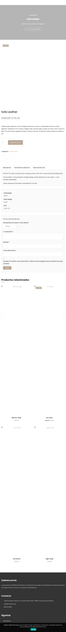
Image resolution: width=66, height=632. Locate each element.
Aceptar (33, 629)
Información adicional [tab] (22, 168)
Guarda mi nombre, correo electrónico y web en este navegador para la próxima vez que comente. (33, 262)
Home (27, 29)
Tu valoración (8, 232)
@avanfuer (7, 621)
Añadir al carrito (15, 142)
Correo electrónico (9, 250)
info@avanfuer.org (10, 604)
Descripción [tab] (7, 168)
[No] (64, 627)
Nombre (6, 242)
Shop (31, 29)
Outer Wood (13, 151)
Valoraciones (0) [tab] (39, 168)
